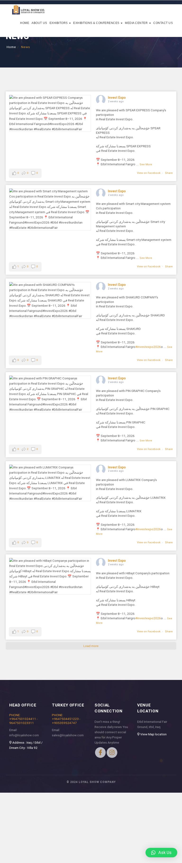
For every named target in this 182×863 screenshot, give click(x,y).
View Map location (153, 734)
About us (39, 23)
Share (169, 173)
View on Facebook (148, 173)
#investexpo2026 (148, 347)
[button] (161, 852)
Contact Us (163, 23)
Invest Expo (117, 97)
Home (24, 23)
